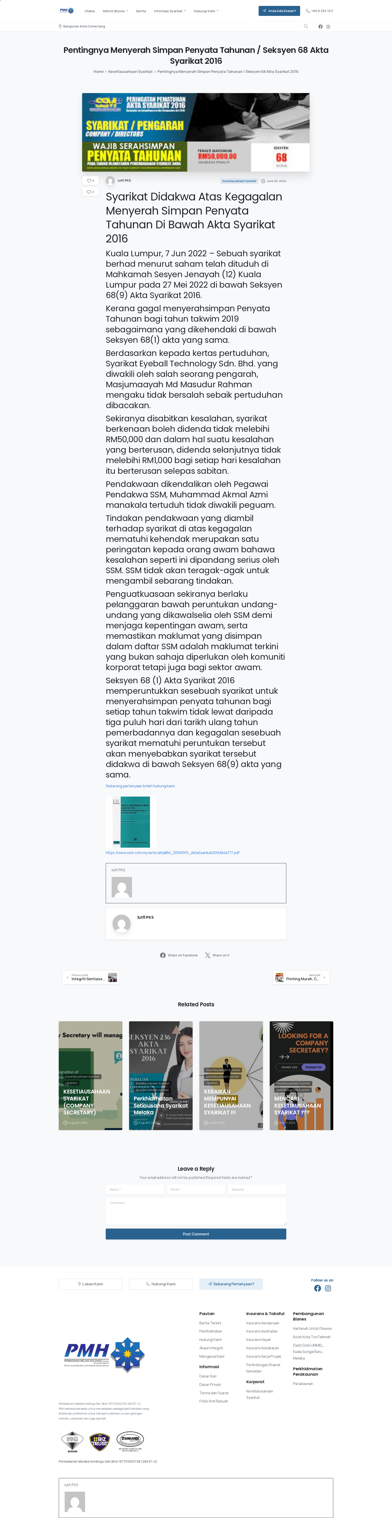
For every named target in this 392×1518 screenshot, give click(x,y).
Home (98, 71)
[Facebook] (320, 27)
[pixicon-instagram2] (328, 1288)
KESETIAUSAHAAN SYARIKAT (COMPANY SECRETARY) (86, 1102)
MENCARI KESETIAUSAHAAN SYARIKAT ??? (297, 1105)
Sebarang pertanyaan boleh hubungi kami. (141, 785)
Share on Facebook (183, 955)
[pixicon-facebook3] (317, 1288)
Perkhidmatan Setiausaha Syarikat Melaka (161, 1105)
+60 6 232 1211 (322, 11)
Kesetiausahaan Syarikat (130, 71)
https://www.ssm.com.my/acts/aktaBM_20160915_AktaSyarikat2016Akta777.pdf (173, 852)
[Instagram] (328, 27)
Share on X (221, 955)
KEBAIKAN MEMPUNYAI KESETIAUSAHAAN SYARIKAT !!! (227, 1102)
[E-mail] (114, 903)
